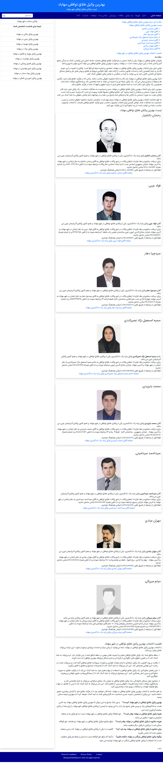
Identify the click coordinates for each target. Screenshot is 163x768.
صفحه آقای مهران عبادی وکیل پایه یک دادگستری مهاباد (108, 568)
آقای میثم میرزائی (150, 49)
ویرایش (112, 15)
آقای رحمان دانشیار (150, 29)
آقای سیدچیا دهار (150, 34)
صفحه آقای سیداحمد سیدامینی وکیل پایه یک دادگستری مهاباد (109, 508)
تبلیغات (93, 15)
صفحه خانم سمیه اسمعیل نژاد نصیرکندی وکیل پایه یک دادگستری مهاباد (109, 374)
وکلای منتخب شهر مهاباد (27, 21)
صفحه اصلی (156, 15)
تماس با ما (102, 15)
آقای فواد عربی (152, 31)
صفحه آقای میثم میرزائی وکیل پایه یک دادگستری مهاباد (108, 632)
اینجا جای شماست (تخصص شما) (27, 26)
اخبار (144, 15)
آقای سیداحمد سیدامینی (147, 43)
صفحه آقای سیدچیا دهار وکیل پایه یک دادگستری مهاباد (109, 308)
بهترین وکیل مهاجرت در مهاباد (27, 59)
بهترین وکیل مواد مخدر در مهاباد (27, 73)
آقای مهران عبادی (150, 46)
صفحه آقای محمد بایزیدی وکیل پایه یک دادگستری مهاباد (109, 440)
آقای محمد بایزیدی (150, 40)
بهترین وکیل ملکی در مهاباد (27, 34)
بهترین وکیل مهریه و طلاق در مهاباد (27, 54)
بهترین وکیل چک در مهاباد (27, 49)
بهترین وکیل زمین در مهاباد (27, 39)
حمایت (85, 15)
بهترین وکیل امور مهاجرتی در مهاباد (27, 68)
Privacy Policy (86, 754)
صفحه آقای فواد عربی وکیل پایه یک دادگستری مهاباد (109, 241)
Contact (99, 754)
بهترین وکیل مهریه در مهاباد (27, 44)
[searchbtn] (4, 16)
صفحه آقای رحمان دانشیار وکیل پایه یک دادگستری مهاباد (109, 173)
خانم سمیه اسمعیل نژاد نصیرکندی (144, 37)
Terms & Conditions (68, 754)
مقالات (120, 15)
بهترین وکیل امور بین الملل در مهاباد (27, 78)
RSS (78, 15)
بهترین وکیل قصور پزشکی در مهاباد (27, 64)
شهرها (137, 15)
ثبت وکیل (129, 15)
